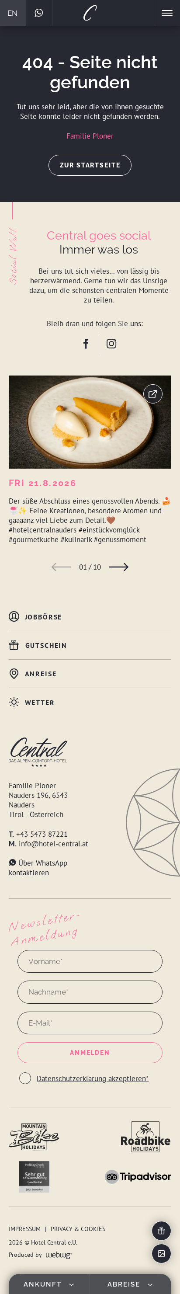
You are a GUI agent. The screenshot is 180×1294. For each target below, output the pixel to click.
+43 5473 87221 (42, 834)
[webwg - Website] (59, 1254)
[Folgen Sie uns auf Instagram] (112, 343)
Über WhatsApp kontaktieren (38, 867)
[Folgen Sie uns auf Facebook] (94, 344)
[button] (61, 567)
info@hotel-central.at (53, 844)
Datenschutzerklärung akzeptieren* (93, 1078)
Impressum (25, 1228)
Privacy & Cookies (78, 1228)
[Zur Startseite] (90, 13)
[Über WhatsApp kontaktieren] (39, 13)
